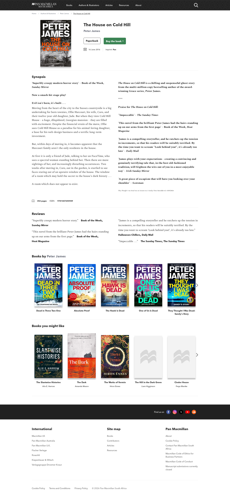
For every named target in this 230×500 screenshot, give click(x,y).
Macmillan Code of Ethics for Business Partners (180, 455)
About (138, 5)
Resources (124, 5)
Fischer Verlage (39, 450)
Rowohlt (36, 455)
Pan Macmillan (177, 429)
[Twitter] (181, 412)
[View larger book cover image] (55, 43)
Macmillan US (38, 436)
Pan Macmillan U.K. (41, 445)
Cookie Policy (172, 440)
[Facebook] (168, 412)
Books (69, 5)
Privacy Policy (81, 488)
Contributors (113, 440)
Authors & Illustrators (89, 5)
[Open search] (196, 5)
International (42, 429)
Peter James (64, 14)
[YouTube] (187, 412)
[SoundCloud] (194, 412)
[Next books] (197, 285)
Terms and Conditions (59, 488)
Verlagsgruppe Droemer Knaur (47, 464)
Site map (114, 429)
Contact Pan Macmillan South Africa (180, 447)
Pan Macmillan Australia (43, 440)
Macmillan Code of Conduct (179, 461)
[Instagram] (175, 412)
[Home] (44, 5)
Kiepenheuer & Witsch (43, 460)
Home (34, 14)
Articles (109, 5)
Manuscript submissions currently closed (182, 468)
